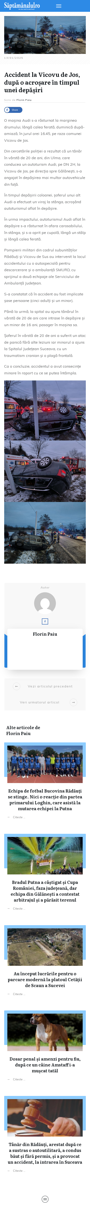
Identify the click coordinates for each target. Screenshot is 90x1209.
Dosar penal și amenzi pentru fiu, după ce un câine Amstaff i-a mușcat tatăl (45, 1047)
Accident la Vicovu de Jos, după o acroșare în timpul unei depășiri (42, 82)
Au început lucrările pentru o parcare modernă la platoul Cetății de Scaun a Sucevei (45, 961)
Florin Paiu (18, 733)
